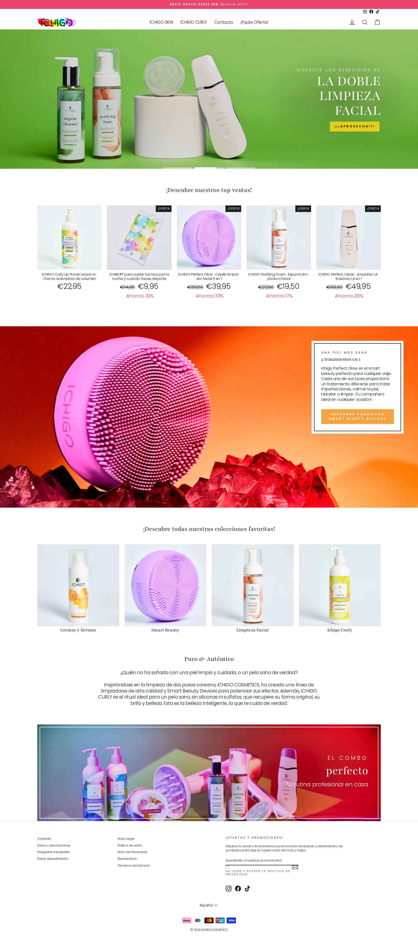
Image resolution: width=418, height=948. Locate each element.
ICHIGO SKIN (161, 22)
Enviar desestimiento (52, 859)
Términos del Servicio (134, 865)
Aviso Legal (126, 839)
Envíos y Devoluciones (53, 845)
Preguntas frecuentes (53, 852)
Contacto (223, 22)
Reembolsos (127, 859)
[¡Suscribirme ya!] (295, 867)
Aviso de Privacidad (132, 852)
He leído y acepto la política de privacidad (258, 873)
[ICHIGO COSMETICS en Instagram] (228, 888)
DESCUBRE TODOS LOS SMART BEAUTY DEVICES (358, 416)
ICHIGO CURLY (193, 22)
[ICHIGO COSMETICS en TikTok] (247, 888)
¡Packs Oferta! (254, 22)
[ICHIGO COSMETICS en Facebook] (238, 888)
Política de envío (130, 845)
